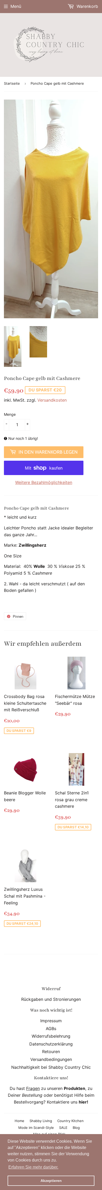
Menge (10, 414)
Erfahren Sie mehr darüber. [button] (33, 1167)
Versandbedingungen (51, 1059)
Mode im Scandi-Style (36, 1127)
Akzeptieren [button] (51, 1181)
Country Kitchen (70, 1121)
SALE (63, 1127)
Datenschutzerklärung (51, 1044)
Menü (15, 6)
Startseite (12, 83)
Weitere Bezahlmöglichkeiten (43, 482)
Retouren (51, 1051)
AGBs (51, 1028)
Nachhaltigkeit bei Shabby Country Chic (51, 1067)
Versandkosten (52, 400)
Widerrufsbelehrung (51, 1036)
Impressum (51, 1020)
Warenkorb (86, 6)
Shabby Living (41, 1121)
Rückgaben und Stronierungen (51, 999)
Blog (76, 1127)
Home (19, 1121)
